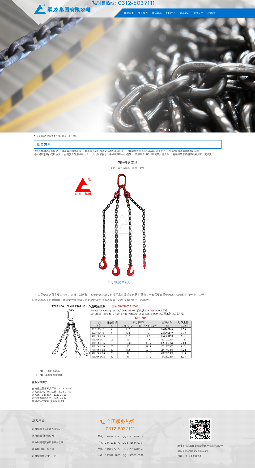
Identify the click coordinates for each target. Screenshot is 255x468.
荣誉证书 (198, 13)
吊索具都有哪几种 (42, 397)
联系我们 (212, 13)
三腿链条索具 (52, 371)
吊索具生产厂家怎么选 (44, 391)
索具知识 (184, 13)
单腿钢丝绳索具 (53, 375)
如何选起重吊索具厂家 (44, 388)
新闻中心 (171, 13)
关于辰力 (143, 13)
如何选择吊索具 (40, 401)
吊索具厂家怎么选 (42, 394)
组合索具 (73, 136)
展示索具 (157, 13)
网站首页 (129, 13)
